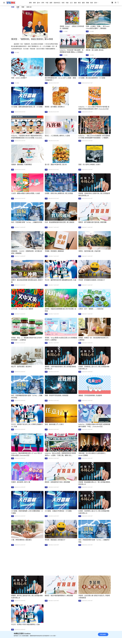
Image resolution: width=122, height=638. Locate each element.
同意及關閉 (103, 634)
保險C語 (28, 7)
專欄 (22, 7)
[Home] (11, 2)
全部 (18, 7)
